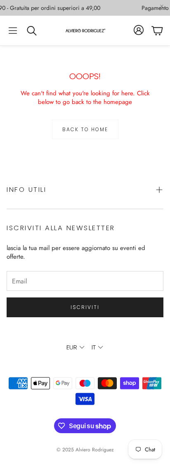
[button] (13, 30)
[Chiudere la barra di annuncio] (162, 6)
